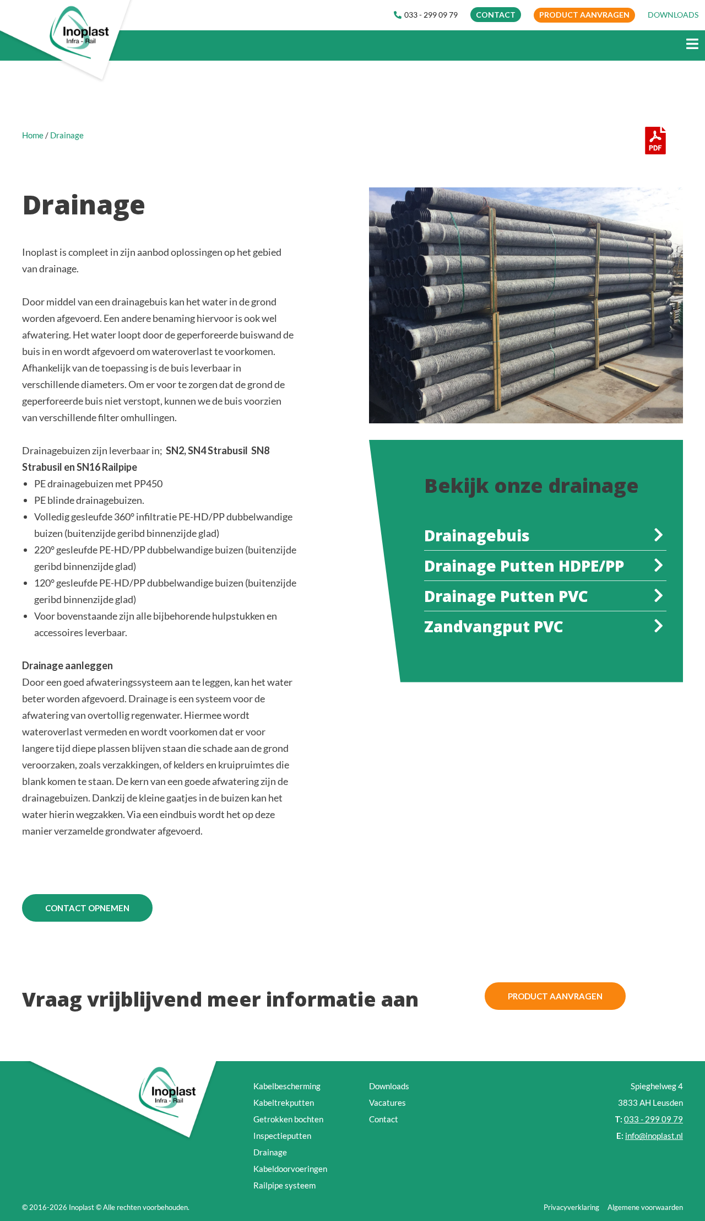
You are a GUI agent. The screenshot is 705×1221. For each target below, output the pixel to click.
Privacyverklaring (571, 1207)
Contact (383, 1119)
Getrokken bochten (288, 1119)
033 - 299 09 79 (431, 14)
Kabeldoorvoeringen (290, 1169)
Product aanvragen (584, 14)
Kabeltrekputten (283, 1102)
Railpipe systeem (284, 1185)
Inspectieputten (282, 1136)
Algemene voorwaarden (645, 1207)
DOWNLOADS (673, 14)
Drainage (270, 1152)
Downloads (389, 1086)
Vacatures (387, 1102)
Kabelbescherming (287, 1086)
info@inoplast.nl (654, 1136)
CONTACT (496, 14)
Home (33, 135)
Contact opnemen (87, 908)
